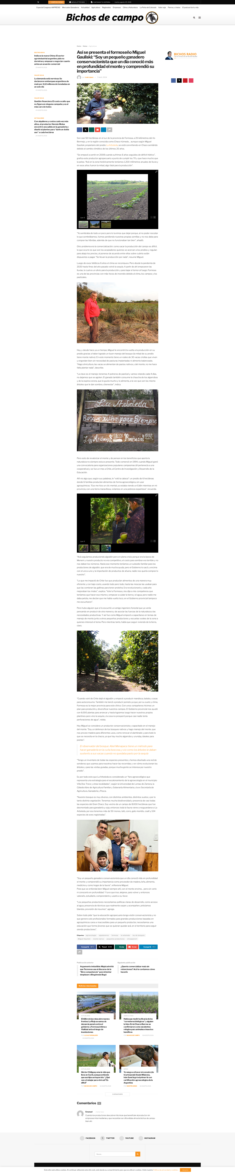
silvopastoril (132, 939)
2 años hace (100, 1112)
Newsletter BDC (78, 2)
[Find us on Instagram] (44, 2)
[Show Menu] (200, 17)
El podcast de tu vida (190, 7)
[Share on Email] (97, 129)
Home (79, 46)
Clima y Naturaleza (130, 7)
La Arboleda (112, 145)
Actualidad (85, 7)
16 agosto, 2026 (105, 1086)
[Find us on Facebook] (35, 2)
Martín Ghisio (132, 1086)
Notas (85, 46)
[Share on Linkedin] (103, 129)
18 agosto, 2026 (147, 1035)
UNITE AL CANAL (57, 2)
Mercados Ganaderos (70, 7)
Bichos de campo (133, 1035)
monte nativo (98, 939)
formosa (115, 935)
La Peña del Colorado (148, 7)
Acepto (185, 1170)
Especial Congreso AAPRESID (48, 7)
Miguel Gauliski (84, 939)
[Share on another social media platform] (109, 129)
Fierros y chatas (174, 7)
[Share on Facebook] (79, 129)
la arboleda (125, 935)
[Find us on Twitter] (38, 2)
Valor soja (162, 7)
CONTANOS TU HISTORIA (101, 2)
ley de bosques (139, 935)
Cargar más (117, 1094)
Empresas (117, 7)
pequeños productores (115, 939)
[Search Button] (194, 18)
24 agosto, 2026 (88, 1038)
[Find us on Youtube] (41, 2)
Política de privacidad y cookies (165, 1170)
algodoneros (104, 935)
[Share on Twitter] (85, 129)
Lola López (89, 77)
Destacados (39, 52)
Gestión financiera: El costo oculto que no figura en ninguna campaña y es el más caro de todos (52, 104)
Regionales (106, 7)
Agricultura (95, 7)
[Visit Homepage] (112, 17)
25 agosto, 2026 (41, 67)
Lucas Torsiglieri (91, 1035)
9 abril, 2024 (102, 77)
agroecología (91, 935)
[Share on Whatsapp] (91, 129)
